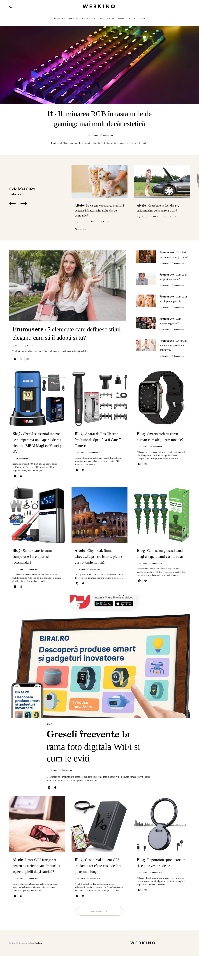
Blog (50, 724)
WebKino (99, 7)
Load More (97, 911)
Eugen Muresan (80, 222)
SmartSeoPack (36, 943)
